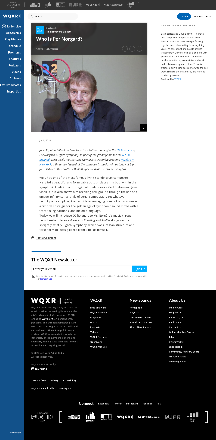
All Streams (13, 33)
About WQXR (176, 317)
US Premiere (124, 150)
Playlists (134, 312)
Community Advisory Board (184, 351)
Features (15, 59)
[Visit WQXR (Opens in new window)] (92, 4)
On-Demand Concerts (142, 317)
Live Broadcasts (10, 85)
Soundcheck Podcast (141, 322)
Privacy (55, 380)
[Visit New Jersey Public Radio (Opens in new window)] (173, 417)
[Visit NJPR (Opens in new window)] (75, 5)
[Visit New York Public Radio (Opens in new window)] (42, 417)
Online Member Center (181, 332)
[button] (143, 127)
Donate (184, 16)
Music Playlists (98, 307)
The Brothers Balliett (58, 31)
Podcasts (15, 65)
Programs (14, 52)
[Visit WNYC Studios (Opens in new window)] (60, 5)
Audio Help (175, 322)
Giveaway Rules (177, 361)
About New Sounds (140, 327)
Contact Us (175, 327)
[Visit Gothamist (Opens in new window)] (48, 5)
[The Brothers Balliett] (41, 30)
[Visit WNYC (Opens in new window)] (35, 5)
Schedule (15, 46)
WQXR (177, 79)
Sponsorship (176, 346)
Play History (13, 39)
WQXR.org (47, 318)
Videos (16, 72)
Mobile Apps (175, 307)
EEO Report (65, 388)
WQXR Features (98, 336)
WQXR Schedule (98, 312)
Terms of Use (38, 380)
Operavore (96, 341)
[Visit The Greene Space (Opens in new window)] (130, 5)
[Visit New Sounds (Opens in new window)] (113, 5)
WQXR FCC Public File (42, 388)
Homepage (136, 307)
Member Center (202, 16)
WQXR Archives (98, 346)
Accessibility (70, 380)
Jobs (171, 336)
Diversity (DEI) (176, 341)
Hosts (93, 322)
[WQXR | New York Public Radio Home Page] (12, 16)
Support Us (13, 91)
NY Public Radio (177, 356)
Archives (15, 78)
